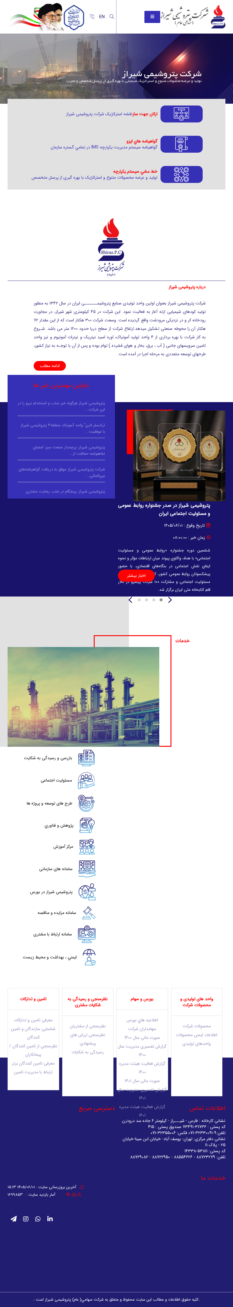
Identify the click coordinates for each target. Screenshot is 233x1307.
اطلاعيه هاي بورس (142, 1020)
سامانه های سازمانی (56, 869)
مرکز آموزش (63, 846)
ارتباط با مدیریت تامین (33, 1072)
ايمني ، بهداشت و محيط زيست (50, 957)
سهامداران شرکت (142, 1029)
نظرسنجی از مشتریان (88, 1026)
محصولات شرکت (197, 1026)
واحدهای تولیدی (196, 1043)
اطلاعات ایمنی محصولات (196, 1035)
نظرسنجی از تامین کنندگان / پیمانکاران (33, 1050)
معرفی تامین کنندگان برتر (33, 1063)
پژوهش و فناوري (59, 825)
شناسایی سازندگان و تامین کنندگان (33, 1033)
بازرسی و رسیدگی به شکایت (48, 758)
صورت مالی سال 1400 (142, 1037)
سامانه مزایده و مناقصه (57, 912)
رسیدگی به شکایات (88, 1052)
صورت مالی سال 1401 (142, 1081)
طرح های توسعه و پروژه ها (49, 803)
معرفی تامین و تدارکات (33, 1020)
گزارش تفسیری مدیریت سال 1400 (142, 1050)
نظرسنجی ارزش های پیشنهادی (87, 1039)
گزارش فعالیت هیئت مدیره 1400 (142, 1067)
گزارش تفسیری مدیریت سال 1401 (142, 1093)
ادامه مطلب (50, 366)
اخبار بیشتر (136, 575)
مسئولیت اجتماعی (56, 780)
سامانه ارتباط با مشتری (52, 934)
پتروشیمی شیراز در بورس (51, 892)
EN (102, 17)
